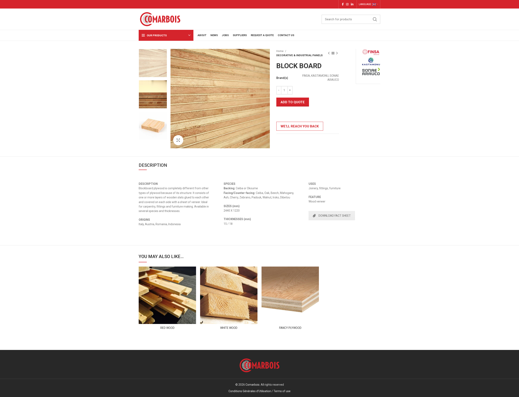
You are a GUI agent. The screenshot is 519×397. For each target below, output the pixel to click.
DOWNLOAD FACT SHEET (334, 215)
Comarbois (253, 384)
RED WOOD (167, 327)
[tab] (153, 164)
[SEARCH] (375, 19)
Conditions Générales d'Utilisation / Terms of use (259, 391)
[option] (153, 63)
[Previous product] (329, 53)
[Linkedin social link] (352, 4)
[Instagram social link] (347, 4)
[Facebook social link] (343, 4)
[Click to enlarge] (178, 140)
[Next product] (337, 53)
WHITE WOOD (228, 327)
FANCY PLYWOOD (290, 327)
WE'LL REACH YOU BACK (300, 126)
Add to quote (293, 102)
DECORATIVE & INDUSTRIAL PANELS (299, 55)
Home (280, 51)
